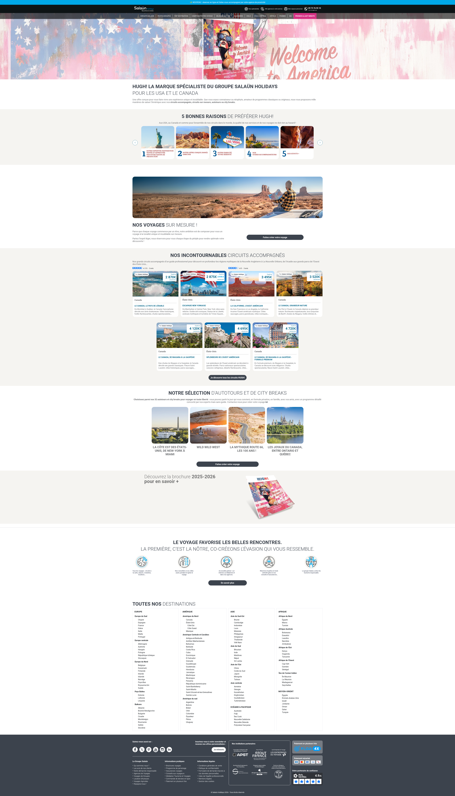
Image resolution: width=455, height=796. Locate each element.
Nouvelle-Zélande (241, 722)
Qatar (284, 709)
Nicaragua (190, 678)
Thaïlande (238, 640)
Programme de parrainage (176, 768)
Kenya (284, 651)
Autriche (141, 647)
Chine (236, 668)
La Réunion (286, 679)
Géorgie (237, 689)
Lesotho (285, 638)
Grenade (189, 661)
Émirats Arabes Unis (290, 698)
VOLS (248, 16)
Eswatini (285, 635)
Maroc (284, 622)
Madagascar (287, 682)
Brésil (188, 708)
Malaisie (237, 631)
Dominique (190, 655)
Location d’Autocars (141, 779)
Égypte (285, 620)
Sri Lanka (238, 661)
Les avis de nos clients (142, 768)
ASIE (232, 611)
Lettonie (141, 698)
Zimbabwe (286, 644)
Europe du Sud (141, 616)
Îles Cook (238, 716)
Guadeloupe (191, 664)
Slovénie (141, 728)
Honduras (190, 669)
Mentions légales (205, 779)
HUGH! (134, 77)
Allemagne (142, 644)
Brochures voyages (173, 766)
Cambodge (238, 622)
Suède (140, 688)
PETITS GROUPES (164, 16)
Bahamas (190, 644)
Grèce (140, 628)
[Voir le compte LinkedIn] (169, 749)
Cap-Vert (285, 664)
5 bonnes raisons (227, 116)
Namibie (285, 641)
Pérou (188, 719)
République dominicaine (196, 684)
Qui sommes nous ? (141, 766)
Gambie (285, 667)
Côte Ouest (192, 628)
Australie (237, 711)
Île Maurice (286, 677)
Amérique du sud (190, 699)
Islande (141, 677)
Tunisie (285, 625)
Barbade (189, 647)
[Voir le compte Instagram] (162, 749)
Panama (189, 681)
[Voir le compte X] (142, 749)
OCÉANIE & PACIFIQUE (240, 707)
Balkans (138, 704)
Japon (236, 674)
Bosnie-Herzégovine (146, 711)
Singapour (238, 637)
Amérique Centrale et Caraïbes (196, 635)
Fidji (236, 714)
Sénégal (285, 669)
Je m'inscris (219, 749)
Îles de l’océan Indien (288, 673)
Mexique (189, 631)
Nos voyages (164, 225)
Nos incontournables (227, 255)
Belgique (141, 665)
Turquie (285, 712)
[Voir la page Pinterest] (148, 749)
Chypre (141, 620)
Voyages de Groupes (142, 776)
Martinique (190, 675)
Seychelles (286, 685)
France (141, 625)
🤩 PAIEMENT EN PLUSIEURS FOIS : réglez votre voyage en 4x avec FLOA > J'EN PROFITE (227, 2)
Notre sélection (227, 393)
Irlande (141, 674)
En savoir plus (227, 583)
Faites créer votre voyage (275, 237)
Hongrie (141, 650)
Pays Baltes (140, 691)
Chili (188, 711)
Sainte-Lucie (191, 695)
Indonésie (238, 625)
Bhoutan (237, 650)
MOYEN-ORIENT (286, 691)
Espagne (141, 622)
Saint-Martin (191, 689)
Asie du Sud (236, 646)
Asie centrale (236, 683)
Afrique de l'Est (285, 647)
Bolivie (189, 705)
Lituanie (141, 701)
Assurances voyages (174, 771)
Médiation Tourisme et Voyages (178, 776)
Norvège (141, 679)
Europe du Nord (141, 662)
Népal (236, 658)
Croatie (141, 716)
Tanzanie (286, 657)
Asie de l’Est (236, 664)
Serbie (140, 725)
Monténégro (143, 719)
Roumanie (142, 722)
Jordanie (285, 704)
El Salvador (191, 658)
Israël (284, 701)
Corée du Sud (239, 671)
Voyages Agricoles (141, 781)
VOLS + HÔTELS (260, 16)
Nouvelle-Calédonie (242, 719)
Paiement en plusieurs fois (176, 781)
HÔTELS (273, 16)
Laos (236, 628)
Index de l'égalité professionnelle (211, 776)
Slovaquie (142, 658)
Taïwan (237, 679)
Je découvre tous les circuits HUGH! (227, 377)
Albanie (141, 708)
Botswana (286, 632)
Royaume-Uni (143, 685)
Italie (140, 631)
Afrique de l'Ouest (286, 660)
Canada (189, 620)
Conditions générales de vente (210, 766)
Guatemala (190, 667)
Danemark (142, 668)
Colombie (190, 713)
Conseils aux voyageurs (175, 773)
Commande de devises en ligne (178, 779)
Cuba (188, 652)
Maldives (238, 655)
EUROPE (138, 611)
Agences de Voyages (142, 773)
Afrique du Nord (285, 616)
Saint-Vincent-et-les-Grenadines (199, 692)
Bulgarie (141, 713)
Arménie (237, 686)
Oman (284, 706)
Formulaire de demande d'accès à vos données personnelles (212, 772)
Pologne (141, 652)
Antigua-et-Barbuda (194, 638)
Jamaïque (190, 672)
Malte (140, 634)
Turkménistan (240, 701)
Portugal (141, 637)
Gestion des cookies (206, 781)
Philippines (238, 634)
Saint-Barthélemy (193, 686)
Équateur (189, 716)
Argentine (190, 702)
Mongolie (238, 677)
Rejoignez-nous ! (140, 784)
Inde (236, 652)
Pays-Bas (142, 682)
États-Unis (190, 622)
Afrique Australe (286, 629)
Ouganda (286, 654)
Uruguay (189, 722)
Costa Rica (190, 650)
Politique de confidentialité (209, 768)
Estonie (141, 695)
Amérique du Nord (190, 616)
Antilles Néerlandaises (195, 641)
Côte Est (190, 625)
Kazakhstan (239, 692)
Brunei (236, 620)
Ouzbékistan (239, 698)
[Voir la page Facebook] (135, 749)
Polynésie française (242, 725)
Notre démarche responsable (145, 771)
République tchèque (146, 655)
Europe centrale (141, 640)
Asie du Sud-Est (237, 616)
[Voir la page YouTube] (155, 749)
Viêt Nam (238, 642)
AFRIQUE (282, 611)
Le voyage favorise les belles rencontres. (227, 546)
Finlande (141, 671)
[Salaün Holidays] (144, 9)
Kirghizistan (239, 695)
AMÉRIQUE (187, 611)
